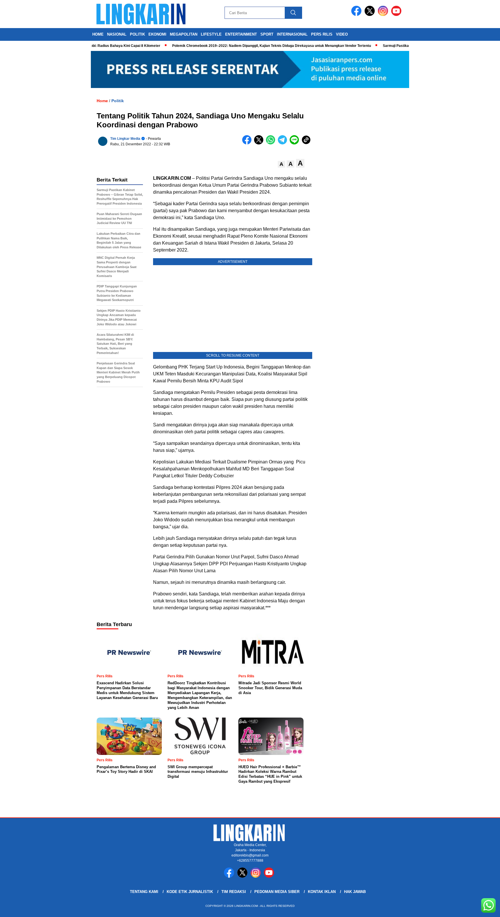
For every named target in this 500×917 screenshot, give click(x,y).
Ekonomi (157, 34)
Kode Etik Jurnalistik (190, 892)
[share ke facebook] (248, 143)
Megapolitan (183, 34)
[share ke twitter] (260, 143)
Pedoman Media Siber (276, 892)
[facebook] (357, 14)
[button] (281, 164)
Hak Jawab (355, 892)
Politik (137, 34)
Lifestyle (211, 34)
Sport (266, 34)
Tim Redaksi (233, 892)
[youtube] (397, 14)
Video (342, 34)
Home (98, 34)
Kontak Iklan (322, 892)
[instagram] (384, 14)
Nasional (116, 34)
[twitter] (371, 14)
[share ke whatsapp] (272, 143)
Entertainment (241, 34)
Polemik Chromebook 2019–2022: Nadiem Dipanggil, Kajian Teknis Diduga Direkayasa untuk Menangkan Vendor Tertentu (256, 46)
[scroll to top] (480, 908)
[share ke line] (296, 143)
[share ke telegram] (284, 143)
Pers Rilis (321, 34)
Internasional (292, 34)
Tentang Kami (144, 892)
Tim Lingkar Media (125, 139)
